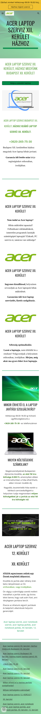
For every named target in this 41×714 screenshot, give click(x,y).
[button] (2, 13)
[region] (20, 5)
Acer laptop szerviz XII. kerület (16, 668)
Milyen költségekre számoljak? (16, 690)
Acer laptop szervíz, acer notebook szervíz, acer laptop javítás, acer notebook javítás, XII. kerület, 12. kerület (20, 707)
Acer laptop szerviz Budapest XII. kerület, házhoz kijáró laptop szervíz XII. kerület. (20, 656)
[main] (20, 34)
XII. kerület (7, 699)
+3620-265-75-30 (10, 664)
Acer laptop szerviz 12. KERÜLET (17, 694)
